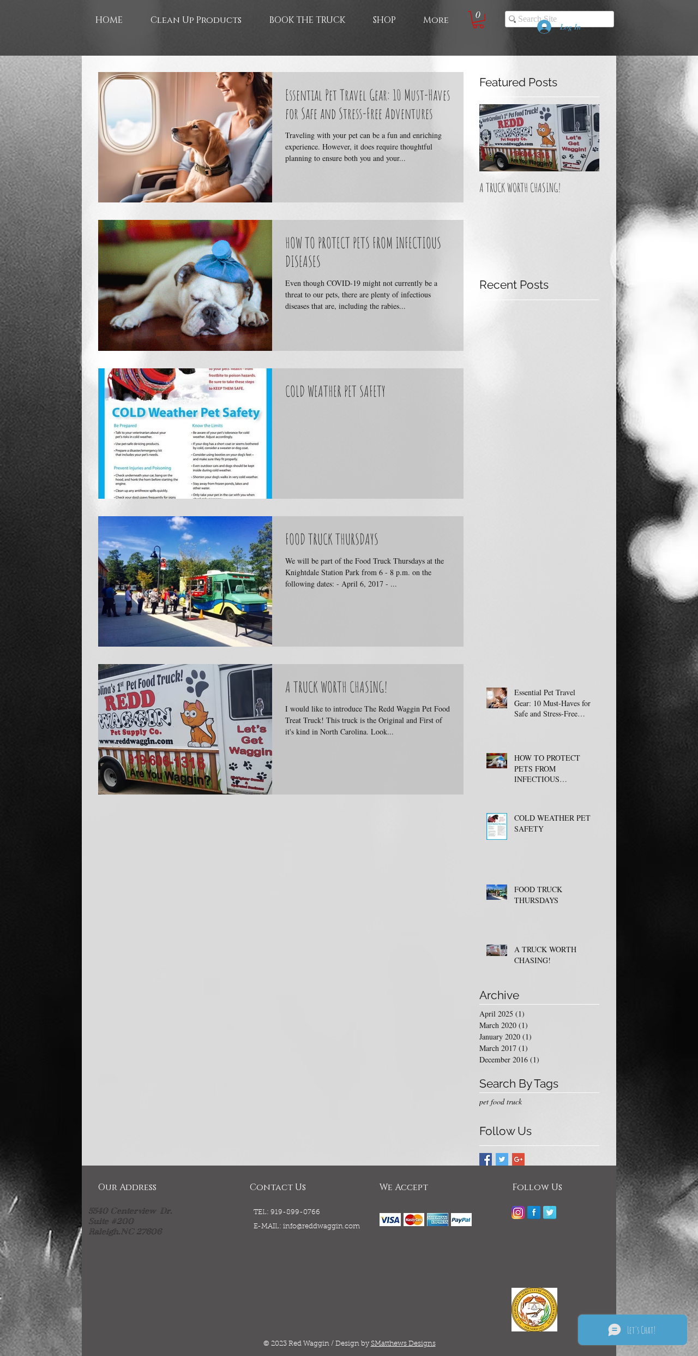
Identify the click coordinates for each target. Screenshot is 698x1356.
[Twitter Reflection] (549, 1212)
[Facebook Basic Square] (485, 1159)
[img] (390, 1219)
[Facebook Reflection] (533, 1212)
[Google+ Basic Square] (518, 1159)
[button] (478, 19)
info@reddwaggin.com (321, 1226)
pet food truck (500, 1101)
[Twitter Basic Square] (502, 1159)
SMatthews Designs (403, 1343)
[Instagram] (518, 1212)
